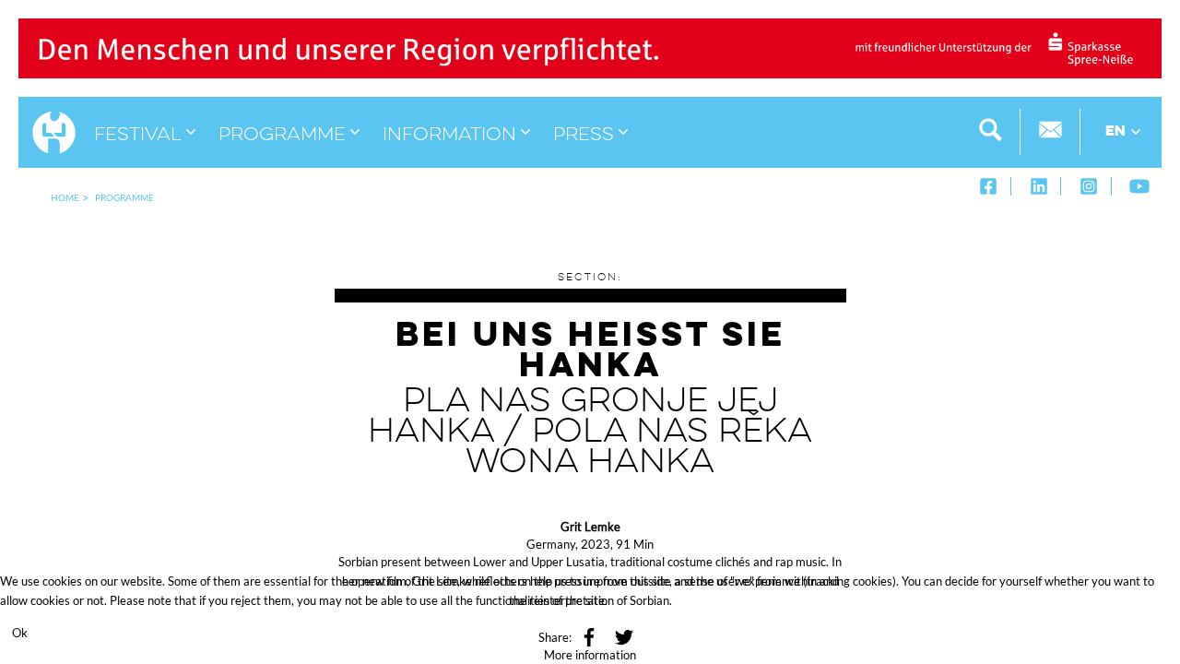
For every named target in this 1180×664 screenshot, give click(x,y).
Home (65, 197)
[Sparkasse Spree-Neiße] (590, 47)
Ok (20, 632)
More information (590, 654)
